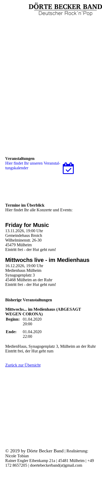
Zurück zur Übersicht (23, 365)
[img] (65, 9)
